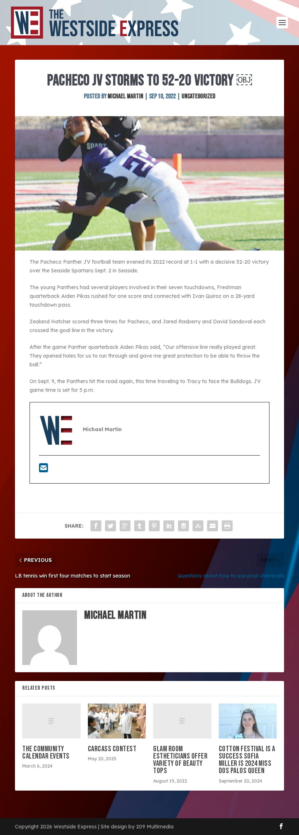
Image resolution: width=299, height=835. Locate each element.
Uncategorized (198, 96)
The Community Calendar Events (46, 752)
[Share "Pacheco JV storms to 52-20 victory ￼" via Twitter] (110, 526)
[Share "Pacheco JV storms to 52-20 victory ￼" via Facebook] (96, 526)
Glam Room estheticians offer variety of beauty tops (180, 760)
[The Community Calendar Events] (51, 721)
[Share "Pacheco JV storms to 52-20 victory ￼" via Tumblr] (139, 526)
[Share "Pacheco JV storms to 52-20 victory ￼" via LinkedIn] (169, 526)
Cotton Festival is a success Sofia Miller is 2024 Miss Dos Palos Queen (247, 760)
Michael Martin (125, 96)
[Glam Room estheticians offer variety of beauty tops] (182, 721)
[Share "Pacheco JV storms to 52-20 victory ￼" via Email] (212, 526)
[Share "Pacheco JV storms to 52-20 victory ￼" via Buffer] (183, 526)
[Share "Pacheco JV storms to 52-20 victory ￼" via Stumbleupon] (198, 526)
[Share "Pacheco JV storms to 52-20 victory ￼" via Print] (227, 526)
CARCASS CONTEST (112, 748)
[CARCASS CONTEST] (117, 721)
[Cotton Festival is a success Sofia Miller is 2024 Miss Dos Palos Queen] (248, 721)
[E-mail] (43, 469)
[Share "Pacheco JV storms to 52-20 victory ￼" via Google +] (125, 526)
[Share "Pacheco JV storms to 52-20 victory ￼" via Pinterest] (154, 526)
